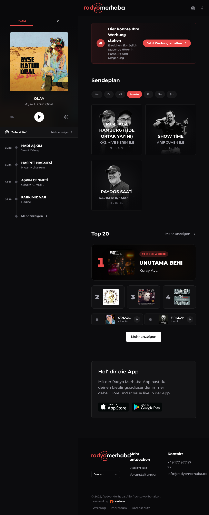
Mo (97, 94)
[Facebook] (202, 8)
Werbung (99, 507)
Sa (160, 94)
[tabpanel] (39, 76)
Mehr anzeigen (60, 132)
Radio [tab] (21, 20)
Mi (120, 94)
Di (108, 94)
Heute (134, 94)
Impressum (119, 507)
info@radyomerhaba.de (182, 474)
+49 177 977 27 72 (179, 464)
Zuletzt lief (138, 468)
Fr (148, 94)
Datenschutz (141, 507)
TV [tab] (57, 20)
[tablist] (39, 21)
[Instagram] (193, 8)
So (171, 94)
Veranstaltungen (144, 474)
